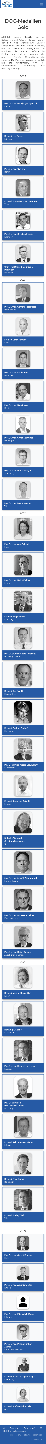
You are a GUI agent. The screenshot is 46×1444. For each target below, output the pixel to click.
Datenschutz (35, 1440)
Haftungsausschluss (32, 1435)
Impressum (15, 1435)
